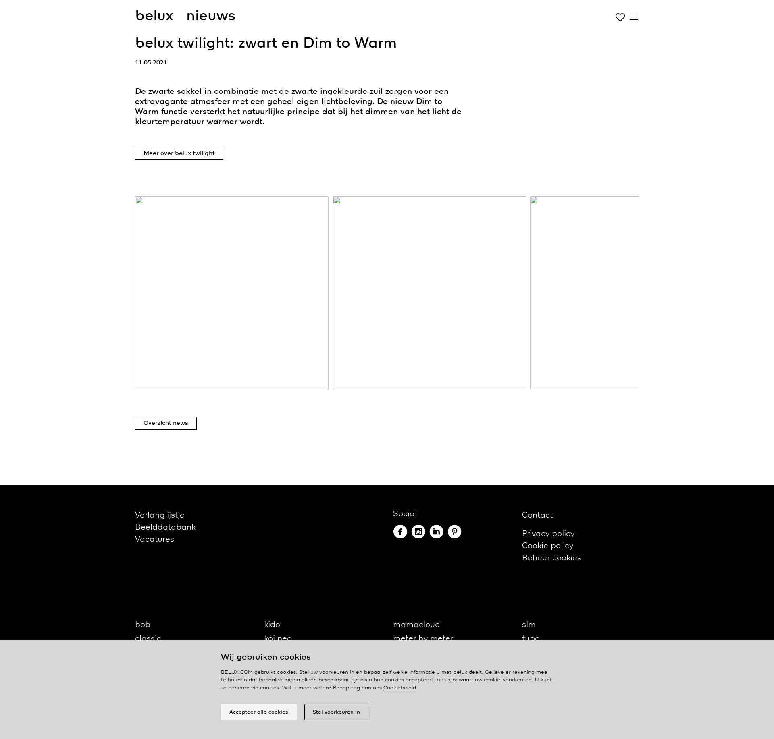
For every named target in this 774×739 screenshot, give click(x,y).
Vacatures (154, 539)
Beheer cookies (551, 558)
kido (272, 625)
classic (148, 638)
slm (529, 625)
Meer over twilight (179, 153)
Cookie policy (547, 546)
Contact (537, 515)
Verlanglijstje (160, 515)
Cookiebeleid (399, 688)
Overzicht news (166, 423)
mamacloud (416, 625)
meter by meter (423, 638)
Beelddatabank (165, 527)
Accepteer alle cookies (258, 712)
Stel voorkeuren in (336, 712)
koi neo (278, 638)
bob (142, 625)
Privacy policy (548, 534)
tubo (531, 638)
